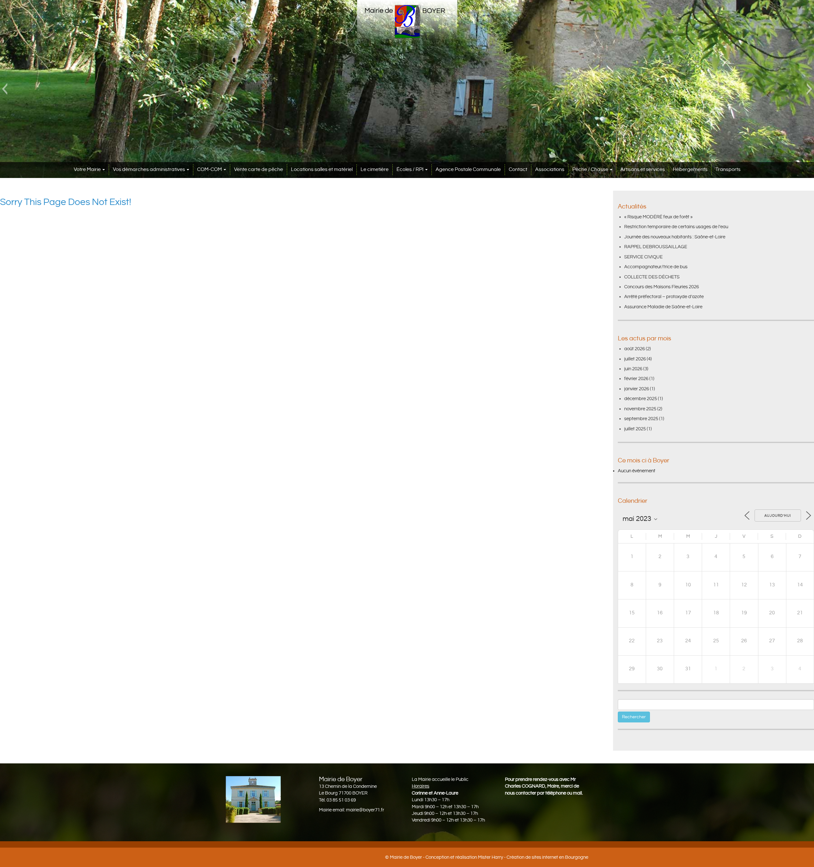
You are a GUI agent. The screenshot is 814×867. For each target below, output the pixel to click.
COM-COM (210, 169)
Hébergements (690, 169)
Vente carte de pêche (258, 169)
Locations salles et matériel (322, 169)
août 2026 (634, 348)
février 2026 (636, 378)
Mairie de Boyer (406, 857)
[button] (5, 89)
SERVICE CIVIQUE (643, 257)
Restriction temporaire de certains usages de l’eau (676, 226)
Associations (549, 169)
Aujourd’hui (777, 516)
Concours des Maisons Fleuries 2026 (661, 286)
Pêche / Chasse (590, 169)
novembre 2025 (640, 408)
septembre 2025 (641, 418)
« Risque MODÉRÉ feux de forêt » (658, 217)
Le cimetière (375, 169)
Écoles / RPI (410, 169)
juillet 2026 (635, 359)
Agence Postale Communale (468, 169)
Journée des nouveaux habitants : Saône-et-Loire (674, 237)
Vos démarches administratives (149, 169)
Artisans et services (642, 169)
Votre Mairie (88, 169)
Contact (518, 169)
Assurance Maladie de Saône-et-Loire (663, 306)
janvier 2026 (636, 388)
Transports (728, 169)
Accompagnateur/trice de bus (655, 266)
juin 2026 (633, 368)
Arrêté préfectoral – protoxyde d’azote (664, 296)
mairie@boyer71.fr (365, 810)
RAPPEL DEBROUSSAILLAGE (655, 246)
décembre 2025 (640, 398)
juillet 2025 (635, 429)
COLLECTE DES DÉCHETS (651, 277)
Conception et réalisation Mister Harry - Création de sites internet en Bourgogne (506, 857)
